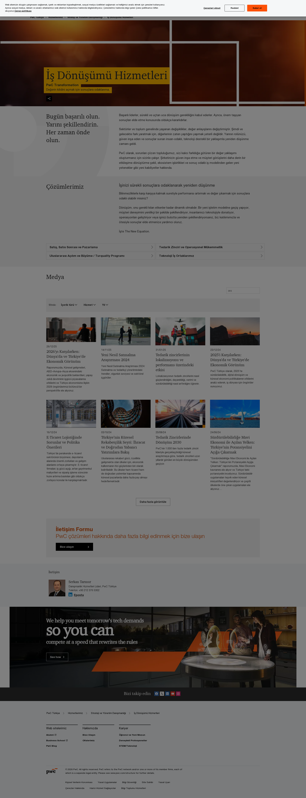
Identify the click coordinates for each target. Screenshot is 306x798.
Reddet (235, 8)
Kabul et (257, 8)
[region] (153, 8)
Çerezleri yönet (212, 8)
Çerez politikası (23, 11)
